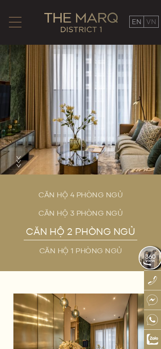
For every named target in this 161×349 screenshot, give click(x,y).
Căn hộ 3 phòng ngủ (80, 213)
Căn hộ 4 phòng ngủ (80, 195)
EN (136, 22)
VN (151, 22)
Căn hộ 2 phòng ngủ (80, 231)
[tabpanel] (80, 87)
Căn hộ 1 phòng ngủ (80, 251)
